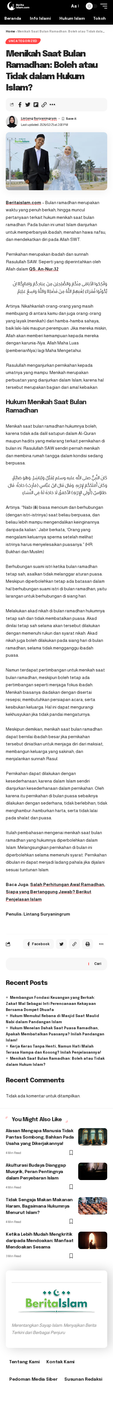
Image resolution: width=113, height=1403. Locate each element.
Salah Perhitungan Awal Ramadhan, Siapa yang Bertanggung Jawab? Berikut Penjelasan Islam (55, 892)
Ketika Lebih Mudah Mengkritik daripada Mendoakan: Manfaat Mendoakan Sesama (40, 1241)
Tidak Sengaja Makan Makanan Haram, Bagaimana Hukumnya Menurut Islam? (39, 1206)
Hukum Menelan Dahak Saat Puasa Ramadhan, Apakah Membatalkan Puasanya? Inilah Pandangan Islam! (55, 1034)
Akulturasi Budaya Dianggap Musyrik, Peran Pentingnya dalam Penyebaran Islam (36, 1172)
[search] (63, 6)
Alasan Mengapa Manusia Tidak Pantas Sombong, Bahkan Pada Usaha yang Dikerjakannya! (40, 1137)
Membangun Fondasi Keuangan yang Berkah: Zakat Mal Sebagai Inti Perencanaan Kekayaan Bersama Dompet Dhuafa (51, 1004)
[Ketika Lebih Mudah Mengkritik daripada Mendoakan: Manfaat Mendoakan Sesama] (92, 1240)
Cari (97, 964)
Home (10, 31)
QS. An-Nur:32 (44, 268)
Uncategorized (23, 41)
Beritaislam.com (23, 202)
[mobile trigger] (102, 6)
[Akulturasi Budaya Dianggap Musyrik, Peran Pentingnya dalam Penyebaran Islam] (92, 1171)
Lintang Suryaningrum (39, 118)
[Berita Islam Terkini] (18, 6)
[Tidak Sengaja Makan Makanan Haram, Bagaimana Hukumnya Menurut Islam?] (92, 1206)
